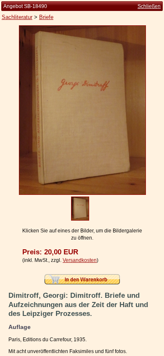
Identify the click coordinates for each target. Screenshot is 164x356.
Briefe (46, 17)
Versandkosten (80, 260)
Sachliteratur (17, 17)
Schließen (149, 6)
